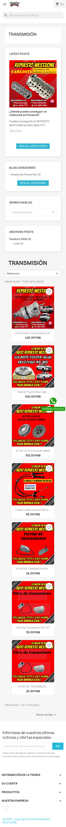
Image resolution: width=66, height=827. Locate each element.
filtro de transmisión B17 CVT (33, 627)
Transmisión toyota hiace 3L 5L (33, 333)
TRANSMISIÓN (22, 34)
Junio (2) (19, 243)
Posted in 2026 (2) (20, 239)
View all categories (33, 183)
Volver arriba (46, 715)
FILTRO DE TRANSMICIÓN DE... (33, 568)
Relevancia (33, 274)
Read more (15, 130)
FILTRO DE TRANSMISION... (33, 686)
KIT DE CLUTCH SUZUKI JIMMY (33, 450)
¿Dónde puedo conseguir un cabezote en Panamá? (28, 113)
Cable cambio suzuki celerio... (33, 509)
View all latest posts (33, 146)
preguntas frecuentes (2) (26, 174)
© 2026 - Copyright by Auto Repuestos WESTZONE (26, 820)
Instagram (5, 808)
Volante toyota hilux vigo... (33, 392)
